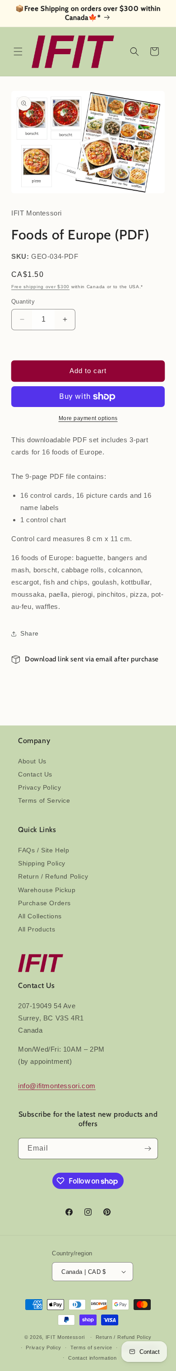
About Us (32, 761)
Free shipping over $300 (40, 286)
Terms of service (91, 1347)
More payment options (88, 418)
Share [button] (29, 633)
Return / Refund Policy (53, 876)
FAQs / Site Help (43, 850)
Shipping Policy (41, 863)
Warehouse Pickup (47, 890)
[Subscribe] (147, 1148)
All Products (36, 929)
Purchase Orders (44, 903)
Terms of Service (44, 800)
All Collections (40, 916)
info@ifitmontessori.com (57, 1086)
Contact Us (35, 774)
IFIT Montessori (65, 1337)
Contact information (92, 1358)
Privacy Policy (39, 787)
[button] (18, 51)
